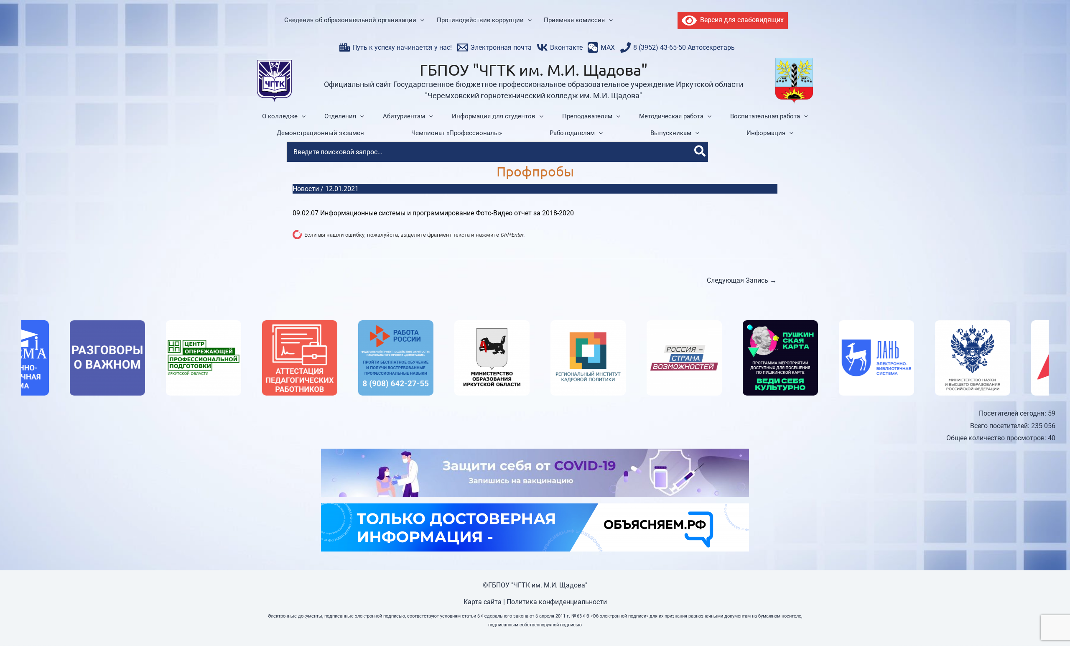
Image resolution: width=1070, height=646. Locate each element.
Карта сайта (483, 602)
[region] (535, 358)
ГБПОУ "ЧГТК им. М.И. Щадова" (533, 69)
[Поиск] (700, 152)
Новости (306, 189)
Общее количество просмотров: (997, 438)
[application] (420, 20)
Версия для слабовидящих (740, 20)
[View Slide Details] (59, 358)
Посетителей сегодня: (1013, 413)
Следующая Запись (742, 280)
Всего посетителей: (1000, 426)
